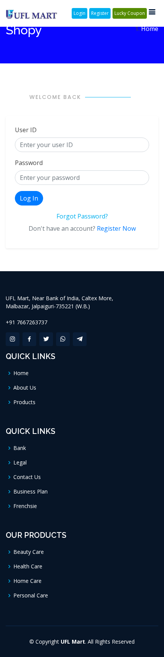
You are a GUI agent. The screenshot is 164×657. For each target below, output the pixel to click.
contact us (27, 477)
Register (100, 13)
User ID (26, 130)
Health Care (27, 566)
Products (24, 402)
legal (20, 462)
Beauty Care (28, 552)
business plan (30, 491)
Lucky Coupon (129, 13)
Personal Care (30, 595)
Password (29, 163)
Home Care (27, 581)
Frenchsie (25, 506)
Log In (29, 198)
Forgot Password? (82, 216)
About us (24, 387)
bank (19, 448)
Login (79, 13)
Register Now (116, 228)
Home (149, 28)
